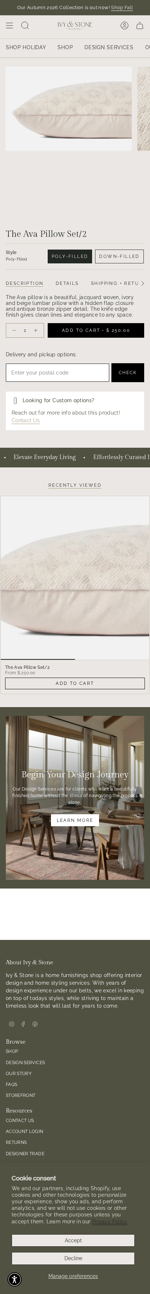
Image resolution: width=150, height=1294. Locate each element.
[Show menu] (9, 25)
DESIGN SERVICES (25, 1062)
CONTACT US (20, 1120)
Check (128, 372)
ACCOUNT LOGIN (24, 1131)
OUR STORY (19, 1073)
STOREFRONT (21, 1095)
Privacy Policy (109, 1221)
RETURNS (16, 1142)
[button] (14, 1279)
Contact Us (26, 420)
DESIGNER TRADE (25, 1153)
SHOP (12, 1051)
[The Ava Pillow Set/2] (75, 578)
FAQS (11, 1084)
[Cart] (139, 25)
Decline (73, 1258)
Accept (73, 1240)
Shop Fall (122, 7)
